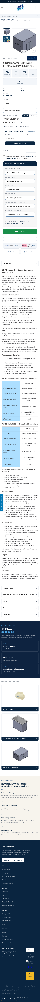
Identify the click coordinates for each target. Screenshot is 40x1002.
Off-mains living (7, 920)
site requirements (11, 158)
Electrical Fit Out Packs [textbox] (14, 210)
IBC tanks (5, 873)
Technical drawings (8, 902)
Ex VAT (26, 115)
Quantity (5, 150)
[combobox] (20, 16)
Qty (28, 134)
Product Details (8, 588)
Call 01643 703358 (25, 1)
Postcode (7, 134)
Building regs (6, 917)
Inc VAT (32, 115)
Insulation (7, 107)
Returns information (9, 608)
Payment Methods (8, 905)
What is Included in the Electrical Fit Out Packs (18, 594)
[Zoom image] (34, 51)
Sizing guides (6, 914)
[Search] (38, 16)
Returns (4, 895)
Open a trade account (13, 860)
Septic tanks (6, 880)
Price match (29, 252)
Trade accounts (7, 939)
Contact (4, 936)
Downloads (13, 614)
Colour (5, 99)
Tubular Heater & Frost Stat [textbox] (15, 202)
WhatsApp (13, 1)
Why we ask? (31, 131)
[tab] (6, 31)
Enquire (12, 252)
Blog (3, 924)
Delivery (5, 601)
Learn (16, 245)
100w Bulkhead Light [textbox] (12, 168)
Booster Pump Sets (8, 876)
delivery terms (30, 156)
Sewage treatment (8, 883)
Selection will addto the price (17, 222)
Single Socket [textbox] (10, 193)
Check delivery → (20, 143)
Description (7, 263)
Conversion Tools (8, 943)
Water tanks (6, 869)
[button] (2, 7)
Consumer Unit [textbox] (10, 177)
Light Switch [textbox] (9, 185)
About (4, 932)
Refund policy (26, 997)
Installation (5, 898)
